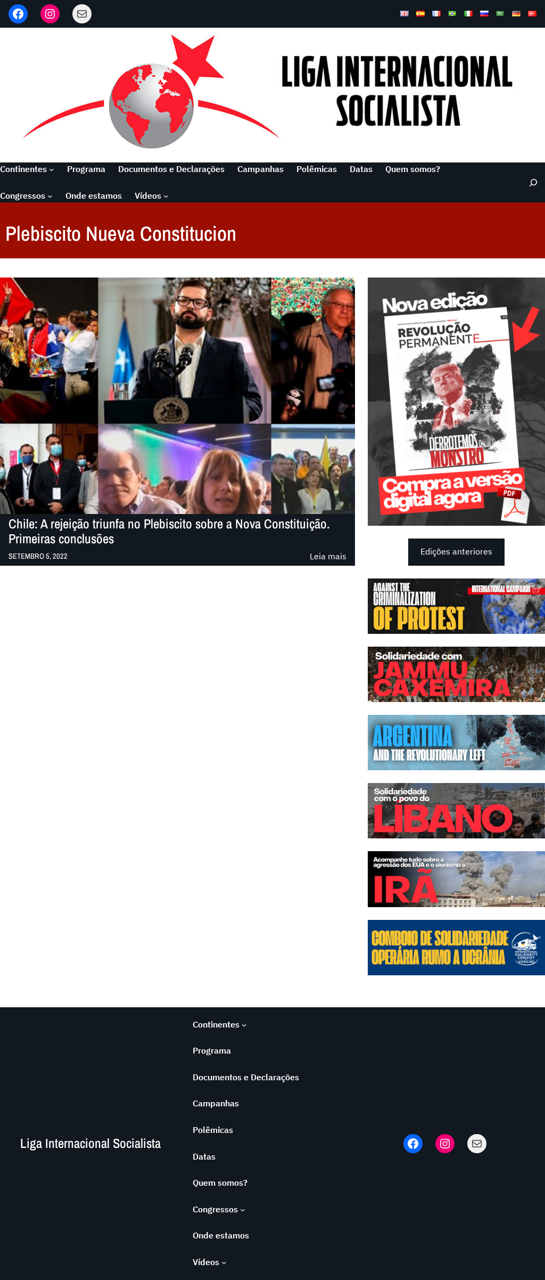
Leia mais (328, 557)
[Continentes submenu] (51, 169)
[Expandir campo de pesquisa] (530, 182)
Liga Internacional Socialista (90, 1143)
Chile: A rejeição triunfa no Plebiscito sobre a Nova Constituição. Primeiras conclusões (169, 532)
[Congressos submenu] (50, 196)
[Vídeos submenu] (166, 196)
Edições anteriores (456, 551)
